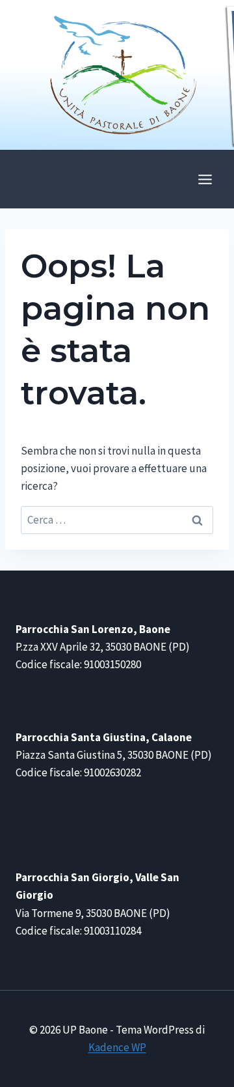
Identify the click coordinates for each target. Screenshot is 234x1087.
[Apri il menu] (204, 179)
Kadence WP (117, 1047)
